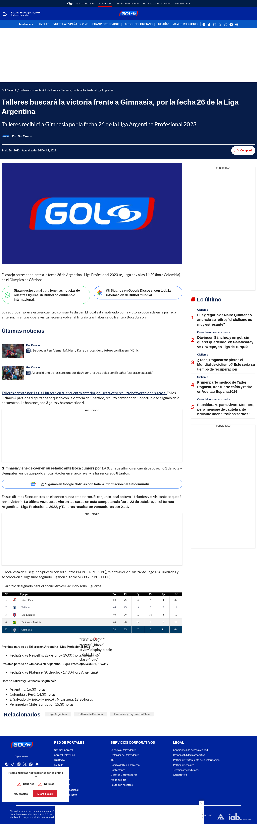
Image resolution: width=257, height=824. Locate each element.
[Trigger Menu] (5, 14)
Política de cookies (183, 765)
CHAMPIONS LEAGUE (106, 24)
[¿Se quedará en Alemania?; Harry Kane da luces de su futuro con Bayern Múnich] (13, 351)
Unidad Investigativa (127, 4)
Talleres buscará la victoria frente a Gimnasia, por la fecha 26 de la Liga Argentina (66, 90)
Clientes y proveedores (124, 775)
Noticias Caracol (63, 750)
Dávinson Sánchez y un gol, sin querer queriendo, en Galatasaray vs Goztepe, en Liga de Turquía (225, 342)
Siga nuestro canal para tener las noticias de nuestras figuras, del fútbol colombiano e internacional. (47, 294)
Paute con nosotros (122, 785)
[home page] (69, 3)
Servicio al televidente (123, 750)
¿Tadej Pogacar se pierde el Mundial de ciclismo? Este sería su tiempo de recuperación (226, 364)
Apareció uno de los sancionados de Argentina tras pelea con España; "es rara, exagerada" (92, 372)
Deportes (28, 783)
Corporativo (180, 775)
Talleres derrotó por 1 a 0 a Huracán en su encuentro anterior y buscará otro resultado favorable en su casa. (84, 393)
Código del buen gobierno (125, 765)
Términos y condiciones (186, 770)
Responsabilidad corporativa (189, 755)
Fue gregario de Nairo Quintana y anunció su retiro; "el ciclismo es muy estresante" (224, 319)
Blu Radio (59, 760)
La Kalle (58, 765)
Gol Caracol (105, 4)
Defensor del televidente (125, 755)
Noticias (49, 783)
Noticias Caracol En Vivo (157, 4)
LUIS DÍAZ (163, 24)
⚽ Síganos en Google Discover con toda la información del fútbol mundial (138, 292)
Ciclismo (202, 309)
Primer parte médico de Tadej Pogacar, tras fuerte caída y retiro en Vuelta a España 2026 (224, 387)
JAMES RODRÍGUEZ (185, 24)
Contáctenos (118, 770)
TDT (113, 760)
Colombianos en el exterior (213, 332)
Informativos (182, 4)
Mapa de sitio (118, 780)
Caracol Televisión (64, 755)
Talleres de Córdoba (90, 714)
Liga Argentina (58, 714)
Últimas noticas (85, 4)
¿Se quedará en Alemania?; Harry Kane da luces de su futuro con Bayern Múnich (86, 350)
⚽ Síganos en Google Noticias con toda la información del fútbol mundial (95, 484)
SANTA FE (43, 24)
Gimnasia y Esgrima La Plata (132, 714)
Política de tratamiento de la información (196, 760)
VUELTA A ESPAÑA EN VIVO (70, 24)
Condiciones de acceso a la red (190, 750)
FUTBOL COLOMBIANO (138, 24)
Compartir (246, 150)
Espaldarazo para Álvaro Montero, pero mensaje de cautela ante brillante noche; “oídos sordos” (225, 409)
